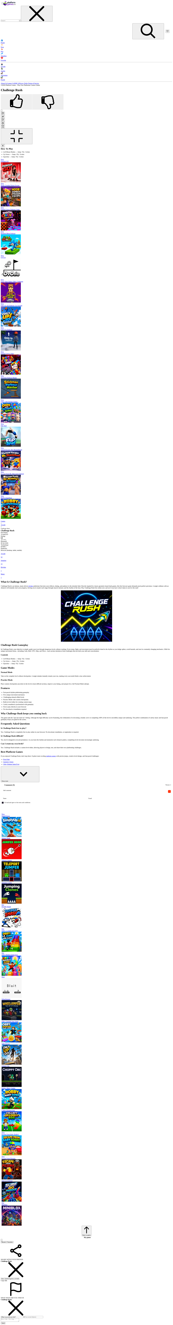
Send (3, 1323)
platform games (51, 756)
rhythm (30, 586)
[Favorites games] (167, 31)
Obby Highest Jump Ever (11, 764)
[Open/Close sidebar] (2, 3)
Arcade (3, 525)
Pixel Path (6, 759)
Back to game (86, 1235)
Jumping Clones (8, 762)
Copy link (4, 1280)
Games (3, 521)
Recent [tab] (4, 1242)
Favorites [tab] (10, 1242)
